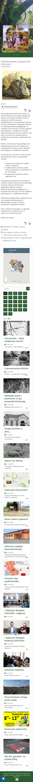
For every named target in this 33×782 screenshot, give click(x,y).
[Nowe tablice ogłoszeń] (16, 509)
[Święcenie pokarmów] (16, 719)
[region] (16, 38)
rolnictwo (16, 232)
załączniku (4, 213)
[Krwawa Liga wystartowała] (16, 568)
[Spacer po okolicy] (16, 450)
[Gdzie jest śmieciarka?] (16, 479)
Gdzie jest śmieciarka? (16, 490)
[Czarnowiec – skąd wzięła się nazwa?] (16, 328)
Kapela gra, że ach (9, 240)
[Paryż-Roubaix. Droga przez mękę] (16, 687)
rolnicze (22, 227)
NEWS (16, 227)
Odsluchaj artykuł (10, 106)
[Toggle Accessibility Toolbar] (30, 12)
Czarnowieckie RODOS (16, 368)
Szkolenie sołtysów (14, 670)
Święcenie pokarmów (15, 729)
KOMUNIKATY (8, 227)
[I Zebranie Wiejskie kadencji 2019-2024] (16, 627)
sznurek (23, 232)
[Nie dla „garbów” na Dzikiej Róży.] (16, 746)
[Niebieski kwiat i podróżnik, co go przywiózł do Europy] (16, 385)
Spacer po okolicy (13, 460)
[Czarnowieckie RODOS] (16, 358)
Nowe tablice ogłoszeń (16, 519)
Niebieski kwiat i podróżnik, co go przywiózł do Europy (15, 398)
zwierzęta (4, 229)
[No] (31, 776)
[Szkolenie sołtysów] (16, 659)
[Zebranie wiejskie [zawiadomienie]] (16, 536)
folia (4, 232)
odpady (9, 232)
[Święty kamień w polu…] (16, 418)
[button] (5, 38)
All (5, 293)
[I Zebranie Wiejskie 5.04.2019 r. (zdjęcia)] (16, 600)
